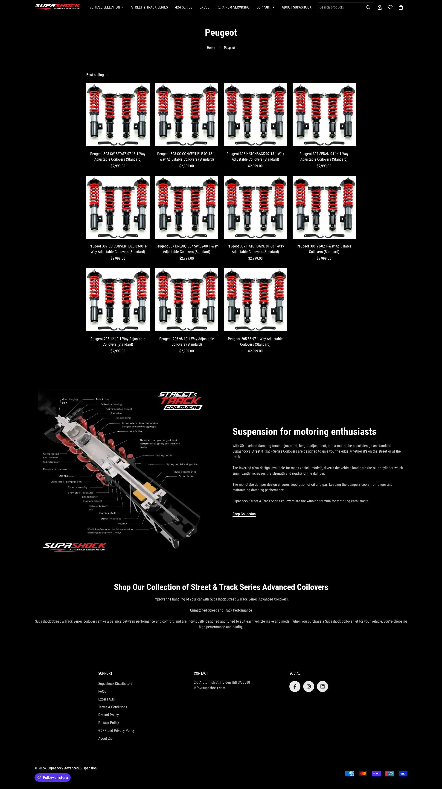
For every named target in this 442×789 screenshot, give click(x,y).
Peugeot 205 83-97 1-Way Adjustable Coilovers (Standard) (255, 342)
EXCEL (204, 7)
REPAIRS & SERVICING (233, 7)
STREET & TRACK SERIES (149, 7)
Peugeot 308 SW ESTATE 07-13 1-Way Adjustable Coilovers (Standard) (117, 157)
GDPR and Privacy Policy (116, 730)
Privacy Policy (108, 723)
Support (264, 7)
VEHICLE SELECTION (105, 7)
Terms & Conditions (112, 707)
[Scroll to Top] (433, 764)
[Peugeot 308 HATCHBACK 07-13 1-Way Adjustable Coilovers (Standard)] (255, 114)
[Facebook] (294, 686)
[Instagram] (308, 686)
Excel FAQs (106, 699)
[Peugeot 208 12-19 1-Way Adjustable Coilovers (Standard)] (118, 299)
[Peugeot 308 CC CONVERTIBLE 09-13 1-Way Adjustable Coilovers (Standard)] (186, 114)
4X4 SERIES (183, 7)
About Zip (105, 738)
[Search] (368, 7)
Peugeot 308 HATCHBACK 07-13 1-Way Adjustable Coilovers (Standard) (255, 157)
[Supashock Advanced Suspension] (58, 7)
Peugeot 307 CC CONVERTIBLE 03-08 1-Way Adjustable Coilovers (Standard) (118, 249)
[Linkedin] (322, 686)
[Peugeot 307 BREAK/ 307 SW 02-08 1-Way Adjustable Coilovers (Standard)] (186, 207)
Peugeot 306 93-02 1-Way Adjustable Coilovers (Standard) (324, 249)
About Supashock (296, 7)
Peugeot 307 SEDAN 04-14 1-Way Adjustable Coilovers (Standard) (324, 157)
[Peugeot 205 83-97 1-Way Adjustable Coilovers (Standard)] (255, 299)
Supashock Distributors (115, 683)
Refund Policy (108, 715)
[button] (400, 7)
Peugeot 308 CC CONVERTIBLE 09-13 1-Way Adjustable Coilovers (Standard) (186, 157)
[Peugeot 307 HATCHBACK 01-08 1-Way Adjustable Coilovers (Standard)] (255, 207)
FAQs (102, 691)
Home (211, 48)
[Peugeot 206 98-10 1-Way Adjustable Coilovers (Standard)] (186, 299)
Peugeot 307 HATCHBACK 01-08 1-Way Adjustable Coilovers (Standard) (255, 249)
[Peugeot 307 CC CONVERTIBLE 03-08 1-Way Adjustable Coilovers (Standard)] (118, 207)
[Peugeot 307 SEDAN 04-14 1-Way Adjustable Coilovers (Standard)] (324, 114)
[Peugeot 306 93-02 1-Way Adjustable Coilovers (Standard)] (324, 207)
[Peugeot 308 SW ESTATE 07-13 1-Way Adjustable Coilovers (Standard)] (118, 114)
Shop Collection (244, 514)
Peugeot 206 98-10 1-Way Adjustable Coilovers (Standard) (186, 342)
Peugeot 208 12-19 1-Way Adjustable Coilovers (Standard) (117, 342)
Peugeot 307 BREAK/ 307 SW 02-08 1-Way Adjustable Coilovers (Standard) (186, 249)
